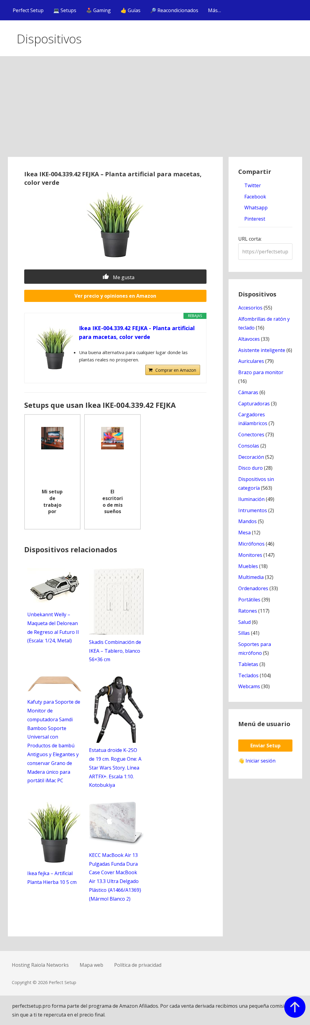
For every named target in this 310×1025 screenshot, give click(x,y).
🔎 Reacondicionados (174, 10)
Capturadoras (254, 403)
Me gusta (123, 277)
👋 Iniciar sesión (256, 760)
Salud (244, 622)
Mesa (244, 532)
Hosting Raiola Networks (40, 965)
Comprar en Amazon (175, 370)
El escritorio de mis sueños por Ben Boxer (112, 502)
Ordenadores (253, 588)
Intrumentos (252, 510)
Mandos (247, 521)
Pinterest (254, 218)
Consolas (248, 445)
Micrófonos (251, 543)
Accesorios (250, 307)
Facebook (254, 196)
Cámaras (248, 392)
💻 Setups (64, 10)
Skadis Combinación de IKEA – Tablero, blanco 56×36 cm (115, 651)
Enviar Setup (265, 745)
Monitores (250, 555)
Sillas (244, 633)
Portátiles (249, 599)
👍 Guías (130, 10)
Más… (214, 10)
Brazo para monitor (260, 372)
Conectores (251, 434)
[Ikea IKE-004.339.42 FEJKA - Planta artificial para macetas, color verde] (55, 348)
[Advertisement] (155, 111)
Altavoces (249, 339)
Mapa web (91, 965)
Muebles (248, 566)
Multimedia (251, 577)
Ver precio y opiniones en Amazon (115, 296)
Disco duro (250, 468)
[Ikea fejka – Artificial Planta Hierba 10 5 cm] (54, 861)
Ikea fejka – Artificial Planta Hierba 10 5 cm (52, 877)
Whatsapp (255, 207)
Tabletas (248, 664)
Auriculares (251, 361)
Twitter (252, 185)
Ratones (247, 610)
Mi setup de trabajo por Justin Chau (52, 502)
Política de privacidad (137, 965)
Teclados (248, 675)
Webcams (249, 686)
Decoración (251, 457)
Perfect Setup (28, 10)
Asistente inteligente (261, 350)
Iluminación (251, 499)
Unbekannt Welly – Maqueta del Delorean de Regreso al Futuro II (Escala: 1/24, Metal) (53, 627)
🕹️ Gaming (98, 10)
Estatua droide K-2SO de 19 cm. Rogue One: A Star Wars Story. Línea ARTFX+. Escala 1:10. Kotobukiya (115, 767)
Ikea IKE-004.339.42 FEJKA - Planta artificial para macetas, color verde (137, 332)
